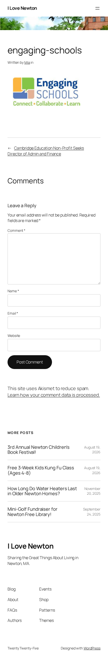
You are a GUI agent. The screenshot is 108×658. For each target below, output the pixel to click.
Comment (16, 230)
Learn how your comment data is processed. (54, 395)
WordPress (92, 648)
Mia (27, 62)
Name (13, 290)
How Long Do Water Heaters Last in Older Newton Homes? (42, 491)
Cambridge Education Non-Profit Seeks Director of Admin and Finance (46, 151)
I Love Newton (22, 8)
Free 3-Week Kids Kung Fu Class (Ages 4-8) (41, 470)
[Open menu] (97, 8)
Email (13, 313)
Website (14, 335)
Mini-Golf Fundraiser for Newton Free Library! (33, 511)
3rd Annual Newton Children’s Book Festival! (39, 450)
